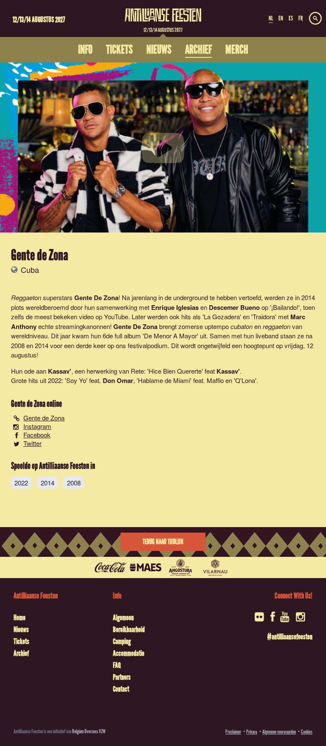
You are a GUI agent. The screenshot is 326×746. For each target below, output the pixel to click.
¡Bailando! (284, 307)
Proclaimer (233, 732)
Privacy (251, 732)
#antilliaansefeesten (289, 636)
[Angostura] (180, 567)
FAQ (117, 665)
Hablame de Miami (164, 380)
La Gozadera (222, 316)
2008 (74, 482)
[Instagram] (301, 619)
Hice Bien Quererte (175, 370)
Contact (121, 689)
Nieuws (21, 629)
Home (19, 617)
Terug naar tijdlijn (163, 541)
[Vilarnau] (215, 567)
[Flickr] (260, 619)
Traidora (264, 316)
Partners (122, 677)
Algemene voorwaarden (279, 732)
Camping (122, 641)
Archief (21, 653)
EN (280, 18)
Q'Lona (245, 380)
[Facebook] (272, 619)
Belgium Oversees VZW (89, 731)
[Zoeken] (315, 18)
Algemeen (123, 617)
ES (291, 18)
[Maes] (146, 567)
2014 (47, 482)
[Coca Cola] (111, 567)
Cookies (306, 732)
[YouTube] (285, 619)
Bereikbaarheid (129, 629)
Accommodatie (128, 653)
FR (300, 18)
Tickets (21, 641)
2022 (21, 482)
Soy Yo (76, 380)
